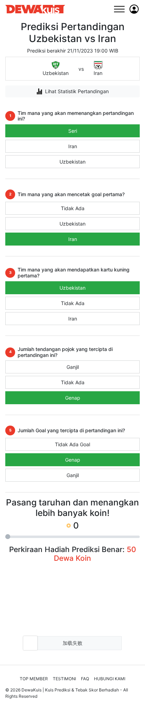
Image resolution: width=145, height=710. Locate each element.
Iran (72, 146)
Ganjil (73, 367)
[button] (134, 9)
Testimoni (64, 678)
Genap (72, 398)
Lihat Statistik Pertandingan (77, 91)
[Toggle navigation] (119, 9)
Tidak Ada (72, 208)
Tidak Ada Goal (72, 444)
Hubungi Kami (109, 678)
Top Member (34, 678)
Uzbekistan (72, 162)
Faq (85, 678)
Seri (72, 131)
